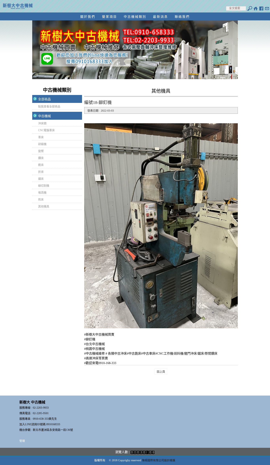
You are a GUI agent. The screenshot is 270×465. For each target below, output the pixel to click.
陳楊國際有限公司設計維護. (159, 460)
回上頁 (161, 371)
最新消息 (160, 16)
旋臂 (41, 151)
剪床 (41, 199)
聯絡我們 (182, 16)
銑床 (41, 164)
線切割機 (43, 185)
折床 (41, 171)
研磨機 (42, 144)
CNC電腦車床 (46, 130)
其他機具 (43, 206)
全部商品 (44, 99)
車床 (41, 137)
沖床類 (42, 123)
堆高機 (42, 192)
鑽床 (41, 158)
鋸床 (41, 178)
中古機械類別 (135, 16)
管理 (22, 440)
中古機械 (44, 116)
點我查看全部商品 (49, 106)
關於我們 (87, 16)
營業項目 (109, 16)
